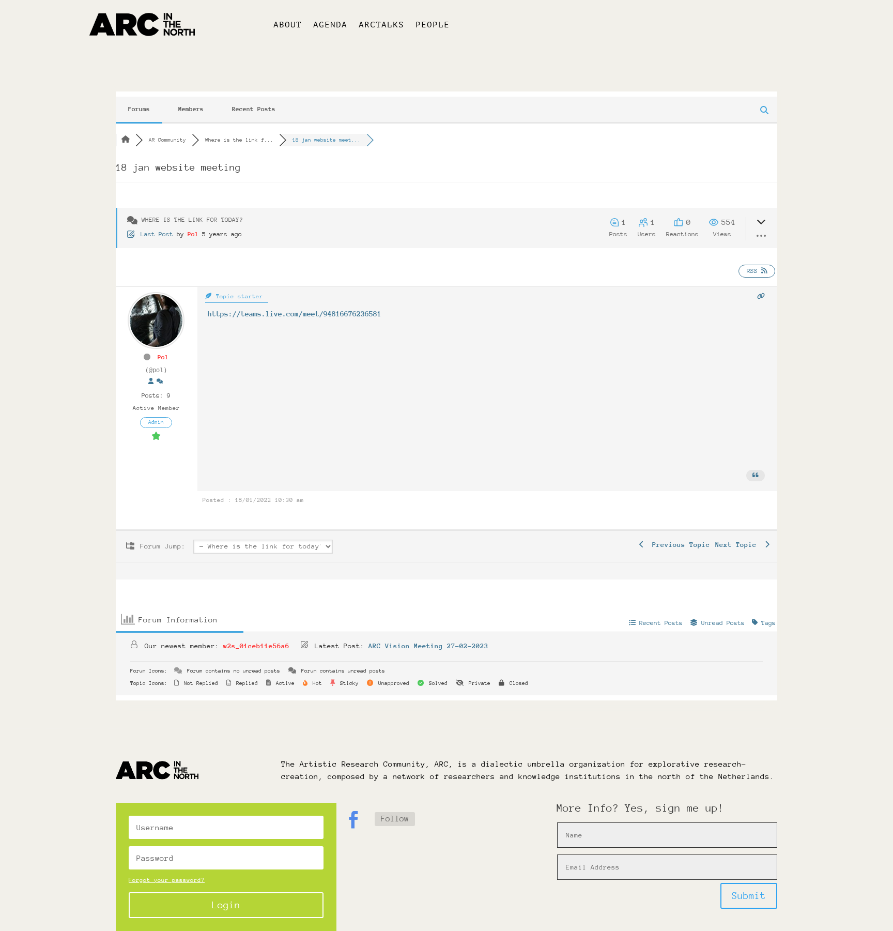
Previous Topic (677, 544)
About (287, 25)
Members (191, 109)
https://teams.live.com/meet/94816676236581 (294, 314)
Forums (139, 109)
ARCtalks (381, 25)
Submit (749, 895)
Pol (193, 234)
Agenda (330, 25)
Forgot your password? (167, 880)
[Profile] (151, 381)
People (432, 25)
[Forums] (125, 140)
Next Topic (740, 544)
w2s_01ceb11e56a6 (256, 646)
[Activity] (159, 381)
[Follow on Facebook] (353, 820)
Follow (395, 818)
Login (226, 904)
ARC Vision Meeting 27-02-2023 (428, 646)
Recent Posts (253, 109)
